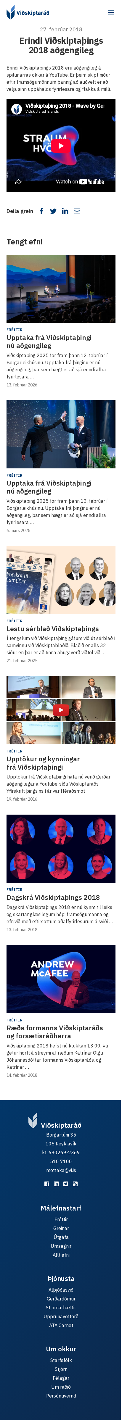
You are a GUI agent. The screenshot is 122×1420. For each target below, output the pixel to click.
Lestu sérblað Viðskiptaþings (53, 628)
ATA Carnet (61, 1325)
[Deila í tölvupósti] (77, 211)
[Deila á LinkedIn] (65, 211)
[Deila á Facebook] (41, 211)
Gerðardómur (61, 1299)
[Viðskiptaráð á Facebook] (47, 1184)
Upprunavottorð (61, 1316)
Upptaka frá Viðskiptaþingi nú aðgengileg (49, 341)
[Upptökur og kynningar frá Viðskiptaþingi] (61, 710)
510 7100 (61, 1161)
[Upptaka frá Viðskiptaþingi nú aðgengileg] (61, 289)
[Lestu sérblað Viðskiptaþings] (61, 580)
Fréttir (15, 330)
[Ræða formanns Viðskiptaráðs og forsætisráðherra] (61, 979)
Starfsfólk (61, 1360)
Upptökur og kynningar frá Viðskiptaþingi (43, 762)
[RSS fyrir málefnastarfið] (75, 1184)
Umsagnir (61, 1246)
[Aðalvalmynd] (111, 12)
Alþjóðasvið (61, 1290)
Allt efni (61, 1255)
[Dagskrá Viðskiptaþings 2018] (61, 849)
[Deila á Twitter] (53, 211)
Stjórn (61, 1369)
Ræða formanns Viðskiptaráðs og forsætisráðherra (55, 1031)
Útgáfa (61, 1237)
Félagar (61, 1378)
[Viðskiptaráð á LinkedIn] (56, 1184)
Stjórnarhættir (61, 1308)
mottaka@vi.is (61, 1170)
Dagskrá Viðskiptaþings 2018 (53, 897)
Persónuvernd (61, 1396)
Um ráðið (61, 1387)
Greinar (61, 1228)
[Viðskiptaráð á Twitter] (65, 1184)
